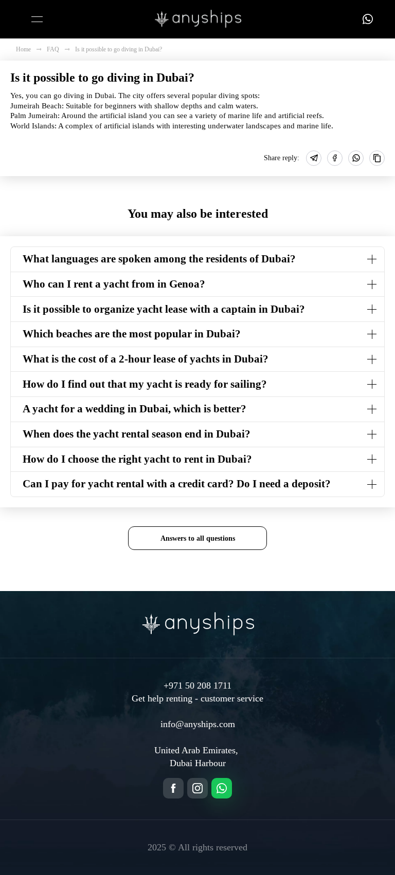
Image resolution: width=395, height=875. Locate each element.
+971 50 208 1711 (197, 685)
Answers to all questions (197, 538)
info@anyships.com (197, 724)
